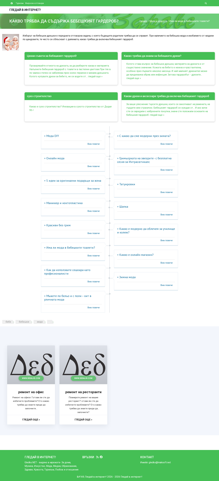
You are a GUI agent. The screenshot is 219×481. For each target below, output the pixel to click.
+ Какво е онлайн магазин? (135, 255)
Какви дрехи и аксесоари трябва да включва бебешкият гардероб (166, 96)
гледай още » (95, 76)
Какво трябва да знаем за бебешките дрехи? (152, 55)
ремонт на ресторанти (83, 392)
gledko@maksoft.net (160, 462)
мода (40, 321)
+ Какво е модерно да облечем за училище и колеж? (146, 230)
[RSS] (97, 457)
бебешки (24, 321)
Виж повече (93, 143)
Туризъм (20, 3)
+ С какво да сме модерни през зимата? (144, 136)
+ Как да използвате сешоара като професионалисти (67, 271)
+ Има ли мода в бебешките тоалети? (69, 248)
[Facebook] (101, 457)
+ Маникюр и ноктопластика (63, 203)
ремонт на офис (31, 392)
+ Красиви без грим (57, 225)
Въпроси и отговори (34, 3)
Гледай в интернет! (25, 10)
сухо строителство (39, 96)
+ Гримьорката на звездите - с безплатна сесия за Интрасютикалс (144, 160)
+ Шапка (122, 207)
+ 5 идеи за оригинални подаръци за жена (72, 181)
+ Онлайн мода (54, 158)
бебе (8, 321)
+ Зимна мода (126, 277)
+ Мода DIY (51, 136)
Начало (143, 21)
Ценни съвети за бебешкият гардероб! (52, 55)
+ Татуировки (126, 184)
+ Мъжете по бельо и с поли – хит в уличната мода (67, 297)
